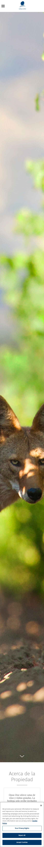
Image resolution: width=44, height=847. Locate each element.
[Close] (41, 805)
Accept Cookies (22, 842)
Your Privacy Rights (22, 828)
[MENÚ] (3, 6)
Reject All (22, 835)
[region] (22, 824)
